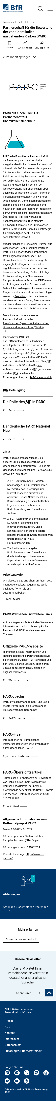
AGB (7, 1027)
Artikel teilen (25, 48)
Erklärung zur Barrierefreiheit (23, 1051)
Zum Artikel (11, 806)
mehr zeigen (13, 599)
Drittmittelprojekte (27, 22)
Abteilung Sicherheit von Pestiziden (25, 906)
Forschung (8, 22)
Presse (9, 1021)
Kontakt (10, 1033)
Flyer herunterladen (16, 756)
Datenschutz (13, 1045)
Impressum (12, 1039)
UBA (15, 373)
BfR (10, 341)
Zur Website (11, 680)
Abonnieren (24, 993)
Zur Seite (9, 410)
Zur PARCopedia (14, 718)
